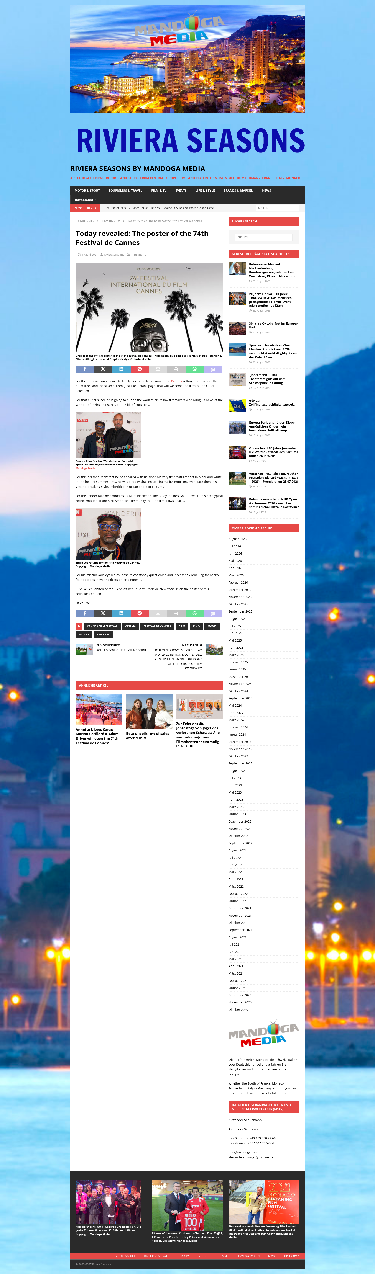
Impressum (84, 200)
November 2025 (240, 597)
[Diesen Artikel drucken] (176, 369)
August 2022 (238, 850)
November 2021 (240, 915)
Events (181, 190)
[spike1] (149, 350)
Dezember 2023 (240, 742)
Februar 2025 (238, 662)
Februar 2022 (238, 894)
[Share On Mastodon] (213, 369)
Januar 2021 (237, 988)
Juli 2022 (235, 858)
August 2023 (238, 771)
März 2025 (236, 655)
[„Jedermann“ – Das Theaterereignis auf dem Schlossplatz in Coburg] (237, 379)
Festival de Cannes (157, 626)
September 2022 (240, 843)
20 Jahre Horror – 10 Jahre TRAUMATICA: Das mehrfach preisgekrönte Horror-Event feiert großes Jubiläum (270, 300)
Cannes (176, 381)
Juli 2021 (235, 944)
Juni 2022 (235, 865)
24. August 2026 (261, 332)
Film (182, 626)
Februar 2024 (238, 727)
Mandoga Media (86, 468)
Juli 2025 (235, 626)
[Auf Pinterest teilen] (140, 369)
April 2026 (236, 568)
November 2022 (240, 828)
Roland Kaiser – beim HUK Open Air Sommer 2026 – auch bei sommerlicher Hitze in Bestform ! (274, 503)
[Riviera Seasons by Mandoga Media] (187, 110)
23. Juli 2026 (259, 486)
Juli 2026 (235, 546)
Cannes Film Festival (102, 626)
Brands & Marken (238, 190)
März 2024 (236, 720)
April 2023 (236, 799)
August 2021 (238, 937)
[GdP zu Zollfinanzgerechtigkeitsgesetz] (237, 405)
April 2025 (236, 647)
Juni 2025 (235, 633)
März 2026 (236, 575)
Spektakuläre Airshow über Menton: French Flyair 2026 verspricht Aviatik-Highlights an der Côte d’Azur (273, 351)
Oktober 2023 (238, 756)
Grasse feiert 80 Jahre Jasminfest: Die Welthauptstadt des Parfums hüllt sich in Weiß (274, 452)
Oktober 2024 (238, 691)
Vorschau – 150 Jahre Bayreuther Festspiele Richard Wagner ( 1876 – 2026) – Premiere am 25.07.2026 (274, 477)
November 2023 (240, 749)
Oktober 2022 (238, 836)
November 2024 (240, 684)
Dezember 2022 (240, 821)
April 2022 (236, 879)
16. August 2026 (261, 387)
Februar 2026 (238, 582)
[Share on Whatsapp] (195, 369)
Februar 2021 (238, 980)
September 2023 (240, 763)
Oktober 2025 (238, 604)
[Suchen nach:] (277, 208)
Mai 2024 (235, 705)
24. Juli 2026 (259, 460)
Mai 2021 (235, 959)
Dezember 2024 (240, 677)
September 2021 (240, 930)
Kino (196, 626)
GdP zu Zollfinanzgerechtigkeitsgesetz (272, 403)
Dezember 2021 (240, 908)
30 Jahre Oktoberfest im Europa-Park (273, 325)
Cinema (130, 626)
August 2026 (238, 539)
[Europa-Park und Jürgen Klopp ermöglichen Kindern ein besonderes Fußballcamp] (237, 427)
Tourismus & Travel (125, 190)
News (266, 190)
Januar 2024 (237, 734)
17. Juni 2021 (90, 254)
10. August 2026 (261, 435)
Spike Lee (103, 634)
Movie (212, 626)
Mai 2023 (235, 792)
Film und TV (138, 254)
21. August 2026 (261, 362)
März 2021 (236, 973)
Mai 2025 (235, 640)
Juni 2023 (235, 785)
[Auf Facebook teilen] (85, 369)
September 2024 (240, 698)
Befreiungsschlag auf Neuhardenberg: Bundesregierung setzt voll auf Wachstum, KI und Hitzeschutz (272, 270)
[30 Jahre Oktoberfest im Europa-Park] (237, 328)
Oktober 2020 (238, 1010)
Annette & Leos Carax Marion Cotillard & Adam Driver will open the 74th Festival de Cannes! (97, 736)
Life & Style (205, 190)
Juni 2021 (235, 952)
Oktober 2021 (238, 923)
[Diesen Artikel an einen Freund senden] (158, 369)
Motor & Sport (87, 190)
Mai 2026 (235, 561)
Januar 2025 (237, 669)
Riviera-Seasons (114, 254)
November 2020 (240, 1002)
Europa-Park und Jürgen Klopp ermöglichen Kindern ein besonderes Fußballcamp (272, 426)
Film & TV (158, 190)
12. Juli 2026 (259, 512)
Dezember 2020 (240, 995)
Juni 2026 (235, 553)
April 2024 (236, 713)
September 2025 (240, 611)
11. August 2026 (261, 409)
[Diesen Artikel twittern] (103, 369)
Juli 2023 (235, 778)
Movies (84, 634)
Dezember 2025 (240, 590)
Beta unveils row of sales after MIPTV (147, 735)
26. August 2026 (261, 281)
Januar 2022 (237, 901)
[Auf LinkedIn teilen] (121, 369)
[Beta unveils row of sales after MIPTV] (149, 711)
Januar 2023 (237, 814)
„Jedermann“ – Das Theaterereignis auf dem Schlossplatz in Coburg (267, 379)
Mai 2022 (235, 872)
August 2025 (238, 619)
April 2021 (236, 966)
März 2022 (236, 886)
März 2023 (236, 807)
